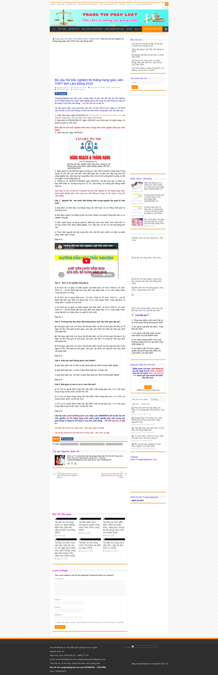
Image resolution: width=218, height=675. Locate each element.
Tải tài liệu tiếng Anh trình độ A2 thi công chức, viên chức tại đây (82, 433)
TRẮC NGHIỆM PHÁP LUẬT (108, 4)
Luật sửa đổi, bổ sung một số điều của (104, 115)
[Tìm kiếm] (166, 4)
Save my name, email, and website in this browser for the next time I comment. (90, 622)
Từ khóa (154, 399)
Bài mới (135, 404)
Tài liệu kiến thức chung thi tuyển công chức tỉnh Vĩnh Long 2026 (89, 526)
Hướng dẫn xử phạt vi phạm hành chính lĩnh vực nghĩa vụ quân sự (67, 474)
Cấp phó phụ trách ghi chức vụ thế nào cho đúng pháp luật (148, 429)
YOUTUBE (101, 667)
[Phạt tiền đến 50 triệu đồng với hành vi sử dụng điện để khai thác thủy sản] (132, 408)
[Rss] (163, 7)
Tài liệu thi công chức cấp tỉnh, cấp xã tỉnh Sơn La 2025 (113, 545)
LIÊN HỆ (122, 4)
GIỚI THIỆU (60, 4)
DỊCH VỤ (130, 4)
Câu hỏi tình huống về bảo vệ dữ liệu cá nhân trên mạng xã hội (147, 45)
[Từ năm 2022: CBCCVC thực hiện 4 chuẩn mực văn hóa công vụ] (132, 436)
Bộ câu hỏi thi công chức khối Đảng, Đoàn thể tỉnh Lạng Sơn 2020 (112, 474)
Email (58, 607)
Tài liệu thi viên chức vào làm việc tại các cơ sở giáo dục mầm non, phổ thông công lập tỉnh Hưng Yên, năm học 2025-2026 (65, 549)
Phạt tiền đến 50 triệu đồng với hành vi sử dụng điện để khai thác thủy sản (148, 410)
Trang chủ (58, 39)
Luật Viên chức (64, 115)
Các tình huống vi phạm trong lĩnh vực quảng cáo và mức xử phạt (148, 69)
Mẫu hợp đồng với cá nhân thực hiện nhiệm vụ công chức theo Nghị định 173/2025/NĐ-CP (154, 186)
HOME (53, 4)
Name (58, 599)
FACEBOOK (89, 667)
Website (58, 615)
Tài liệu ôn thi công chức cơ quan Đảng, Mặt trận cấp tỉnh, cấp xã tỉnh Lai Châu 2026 (65, 527)
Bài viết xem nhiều (140, 399)
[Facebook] (165, 7)
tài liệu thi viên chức (114, 444)
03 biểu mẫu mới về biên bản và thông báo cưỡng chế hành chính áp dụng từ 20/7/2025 (153, 210)
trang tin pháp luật (151, 390)
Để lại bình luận (62, 89)
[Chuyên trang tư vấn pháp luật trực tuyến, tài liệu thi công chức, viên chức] (109, 16)
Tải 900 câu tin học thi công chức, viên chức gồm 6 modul (80, 428)
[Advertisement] (89, 60)
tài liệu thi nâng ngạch (69, 444)
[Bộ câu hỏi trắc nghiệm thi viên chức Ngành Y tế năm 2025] (132, 444)
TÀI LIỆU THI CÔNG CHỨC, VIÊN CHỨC (82, 39)
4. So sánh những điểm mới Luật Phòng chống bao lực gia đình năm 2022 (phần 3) (147, 342)
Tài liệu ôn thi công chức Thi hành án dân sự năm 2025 (90, 545)
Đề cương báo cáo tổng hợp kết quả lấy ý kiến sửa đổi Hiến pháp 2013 (154, 221)
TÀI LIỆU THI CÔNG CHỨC (143, 4)
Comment (59, 579)
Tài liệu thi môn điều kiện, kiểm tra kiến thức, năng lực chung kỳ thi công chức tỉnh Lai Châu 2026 (113, 527)
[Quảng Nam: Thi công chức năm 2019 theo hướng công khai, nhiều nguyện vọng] (132, 418)
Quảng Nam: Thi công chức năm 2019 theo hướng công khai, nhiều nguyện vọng (147, 420)
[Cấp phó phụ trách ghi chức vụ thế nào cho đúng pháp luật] (132, 428)
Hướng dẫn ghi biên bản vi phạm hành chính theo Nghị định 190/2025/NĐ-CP (154, 198)
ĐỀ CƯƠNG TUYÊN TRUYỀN (88, 4)
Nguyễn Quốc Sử (63, 87)
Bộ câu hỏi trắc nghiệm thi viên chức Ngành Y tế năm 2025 (146, 445)
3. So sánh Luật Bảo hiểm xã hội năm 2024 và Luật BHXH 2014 (146, 334)
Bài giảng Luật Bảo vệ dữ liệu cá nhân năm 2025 (148, 56)
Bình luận (146, 404)
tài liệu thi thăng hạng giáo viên (92, 444)
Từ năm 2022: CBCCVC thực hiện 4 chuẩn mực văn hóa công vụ (147, 437)
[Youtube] (167, 7)
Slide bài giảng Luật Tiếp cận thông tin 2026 (148, 50)
